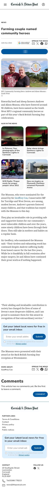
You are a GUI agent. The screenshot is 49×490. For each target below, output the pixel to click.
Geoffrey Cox (21, 198)
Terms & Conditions (10, 419)
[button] (5, 4)
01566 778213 (16, 480)
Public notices (8, 430)
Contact (5, 422)
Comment (40, 394)
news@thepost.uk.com (16, 485)
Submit (39, 336)
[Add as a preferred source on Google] (24, 43)
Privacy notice (21, 344)
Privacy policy (8, 424)
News (3, 22)
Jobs (4, 427)
